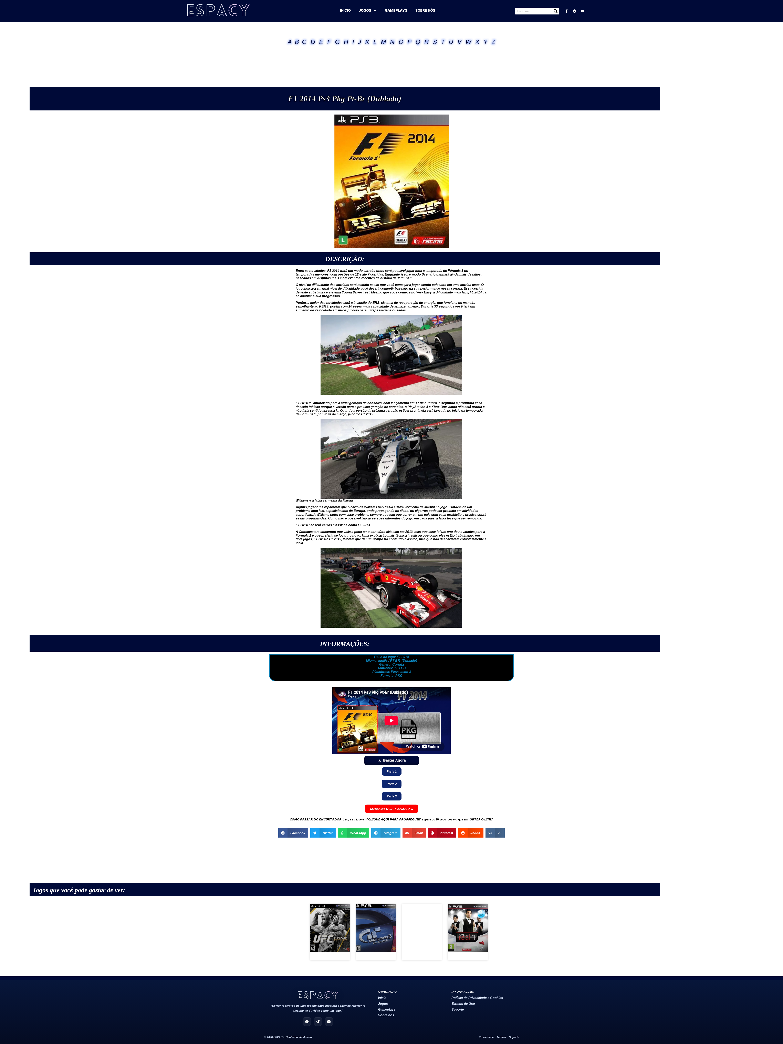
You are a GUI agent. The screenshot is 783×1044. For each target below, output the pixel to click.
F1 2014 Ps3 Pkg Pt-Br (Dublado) (344, 98)
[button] (293, 833)
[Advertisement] (391, 61)
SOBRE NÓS (425, 10)
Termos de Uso (463, 1003)
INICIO (345, 10)
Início (382, 998)
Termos (501, 1037)
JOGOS (365, 10)
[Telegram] (574, 11)
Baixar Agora (394, 760)
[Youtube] (582, 11)
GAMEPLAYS (396, 10)
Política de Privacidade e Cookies (477, 998)
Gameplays (386, 1009)
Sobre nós (386, 1015)
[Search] (555, 11)
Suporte (457, 1009)
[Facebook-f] (566, 11)
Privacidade (486, 1037)
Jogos (383, 1003)
